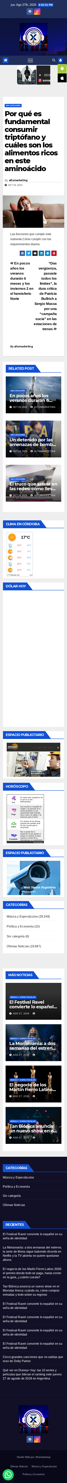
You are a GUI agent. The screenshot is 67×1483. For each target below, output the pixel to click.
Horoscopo (38, 842)
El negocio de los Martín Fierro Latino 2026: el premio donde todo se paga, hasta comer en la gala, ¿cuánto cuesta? (32, 1273)
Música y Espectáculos (22, 916)
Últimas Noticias (18, 946)
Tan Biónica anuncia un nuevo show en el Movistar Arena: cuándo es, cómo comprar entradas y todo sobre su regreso (31, 1290)
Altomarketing (42, 1457)
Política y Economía (20, 926)
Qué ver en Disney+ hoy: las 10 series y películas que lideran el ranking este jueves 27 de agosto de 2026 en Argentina (32, 1374)
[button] (53, 60)
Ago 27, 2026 (21, 1013)
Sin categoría (13, 105)
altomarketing (18, 180)
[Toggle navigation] (30, 60)
